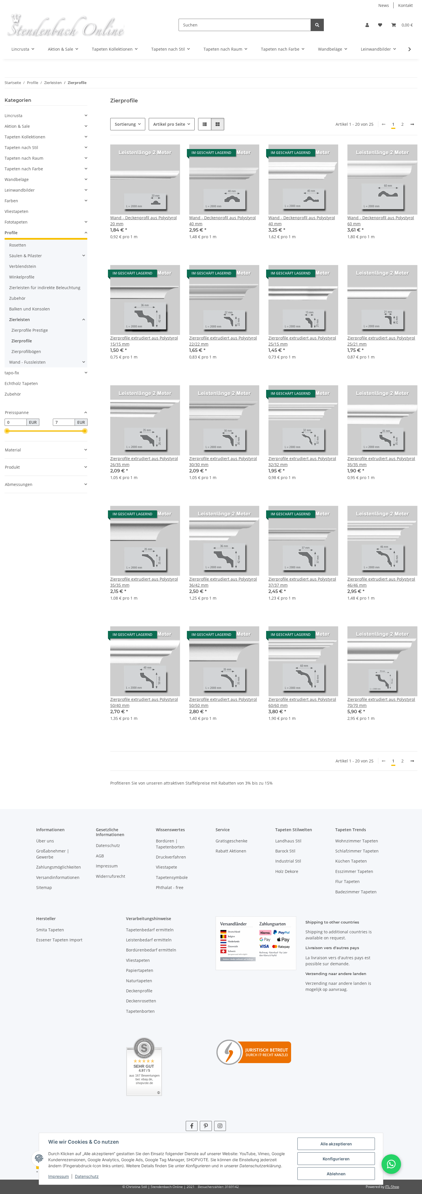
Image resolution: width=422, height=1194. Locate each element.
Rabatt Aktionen (231, 851)
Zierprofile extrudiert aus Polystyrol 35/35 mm (381, 461)
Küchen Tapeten (351, 861)
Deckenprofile (139, 990)
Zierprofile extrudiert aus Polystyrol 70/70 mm (381, 702)
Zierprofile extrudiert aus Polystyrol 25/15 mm (302, 341)
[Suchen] (317, 25)
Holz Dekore (286, 871)
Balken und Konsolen (29, 309)
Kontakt (405, 5)
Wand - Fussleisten (27, 362)
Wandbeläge (17, 179)
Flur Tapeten (347, 881)
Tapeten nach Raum (24, 158)
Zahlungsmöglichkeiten (58, 867)
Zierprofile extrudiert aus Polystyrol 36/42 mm (223, 582)
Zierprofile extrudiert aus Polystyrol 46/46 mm (381, 582)
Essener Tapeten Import (59, 940)
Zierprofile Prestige (29, 330)
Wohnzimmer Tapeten (356, 841)
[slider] (6, 431)
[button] (367, 25)
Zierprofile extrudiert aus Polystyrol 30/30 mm (223, 461)
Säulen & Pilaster (25, 255)
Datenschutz (87, 1176)
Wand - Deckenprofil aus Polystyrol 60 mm (380, 220)
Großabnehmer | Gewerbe (52, 854)
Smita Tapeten (50, 929)
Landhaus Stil (288, 841)
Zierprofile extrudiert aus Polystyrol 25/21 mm (381, 341)
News (383, 5)
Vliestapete (166, 867)
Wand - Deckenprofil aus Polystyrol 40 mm (222, 220)
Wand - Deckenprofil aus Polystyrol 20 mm (143, 220)
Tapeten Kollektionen (25, 137)
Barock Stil (285, 851)
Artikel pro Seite (169, 124)
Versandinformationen (58, 877)
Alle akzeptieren (336, 1143)
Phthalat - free (169, 887)
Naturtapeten (139, 980)
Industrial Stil (288, 861)
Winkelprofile (21, 277)
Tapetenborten (140, 1011)
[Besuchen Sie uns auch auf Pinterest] (206, 1126)
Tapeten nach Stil (21, 147)
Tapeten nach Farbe (24, 168)
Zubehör (17, 298)
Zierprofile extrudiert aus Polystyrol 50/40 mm (144, 702)
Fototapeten (16, 222)
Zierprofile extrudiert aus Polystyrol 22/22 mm (223, 341)
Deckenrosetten (141, 1001)
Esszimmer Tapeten (354, 871)
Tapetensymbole (172, 877)
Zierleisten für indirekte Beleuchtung (44, 287)
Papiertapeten (139, 970)
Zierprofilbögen (26, 351)
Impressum (58, 1176)
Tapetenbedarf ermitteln (150, 929)
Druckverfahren (171, 857)
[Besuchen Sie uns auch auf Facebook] (192, 1126)
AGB (100, 856)
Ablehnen (336, 1173)
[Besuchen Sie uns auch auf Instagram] (220, 1126)
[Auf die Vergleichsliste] (155, 154)
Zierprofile (21, 341)
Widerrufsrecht (110, 876)
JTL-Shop (392, 1186)
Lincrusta (13, 115)
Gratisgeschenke (231, 841)
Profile (11, 232)
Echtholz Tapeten (21, 383)
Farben (11, 200)
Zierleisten (19, 319)
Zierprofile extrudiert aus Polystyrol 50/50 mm (223, 702)
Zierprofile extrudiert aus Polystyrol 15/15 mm (144, 341)
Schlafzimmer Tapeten (357, 851)
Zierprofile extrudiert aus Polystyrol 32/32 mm (302, 461)
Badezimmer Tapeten (356, 891)
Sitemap (44, 887)
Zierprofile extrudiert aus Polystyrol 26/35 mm (144, 461)
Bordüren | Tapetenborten (170, 844)
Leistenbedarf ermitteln (149, 940)
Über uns (45, 841)
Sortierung (125, 124)
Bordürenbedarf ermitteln (151, 950)
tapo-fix (12, 372)
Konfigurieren (336, 1158)
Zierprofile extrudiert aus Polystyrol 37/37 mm (302, 582)
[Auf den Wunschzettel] (170, 154)
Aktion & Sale (17, 126)
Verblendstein (22, 266)
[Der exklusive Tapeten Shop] (65, 25)
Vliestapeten (16, 211)
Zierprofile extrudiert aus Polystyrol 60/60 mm (302, 702)
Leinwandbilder (20, 190)
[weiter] (412, 124)
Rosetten (17, 245)
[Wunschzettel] (380, 25)
